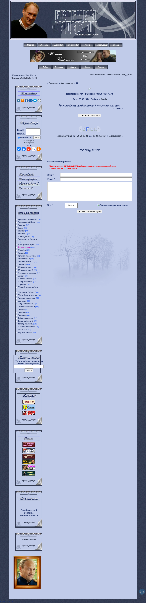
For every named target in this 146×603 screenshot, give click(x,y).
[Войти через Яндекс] (29, 149)
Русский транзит (26, 298)
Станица (22, 315)
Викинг (21, 231)
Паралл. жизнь (25, 279)
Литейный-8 (24, 259)
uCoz (40, 601)
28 (78, 136)
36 (102, 136)
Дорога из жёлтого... (28, 239)
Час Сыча (22, 329)
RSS (130, 74)
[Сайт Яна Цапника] (28, 469)
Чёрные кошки (25, 332)
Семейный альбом (26, 306)
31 (87, 136)
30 (84, 136)
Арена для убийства (27, 219)
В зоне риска (24, 236)
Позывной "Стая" (27, 292)
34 (97, 136)
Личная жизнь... (25, 261)
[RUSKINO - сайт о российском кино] (28, 414)
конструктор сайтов (23, 601)
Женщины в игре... (27, 244)
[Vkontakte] (18, 101)
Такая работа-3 (25, 321)
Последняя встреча (27, 295)
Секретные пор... (26, 304)
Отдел (21, 276)
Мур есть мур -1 (26, 267)
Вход (124, 74)
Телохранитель (25, 324)
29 (81, 136)
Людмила (22, 264)
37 (105, 136)
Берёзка (22, 225)
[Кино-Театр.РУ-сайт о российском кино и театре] (28, 403)
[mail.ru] (31, 101)
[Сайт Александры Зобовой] (28, 458)
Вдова (21, 228)
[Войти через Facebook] (24, 149)
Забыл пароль (28, 140)
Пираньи (22, 284)
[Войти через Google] (33, 149)
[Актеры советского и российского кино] (28, 409)
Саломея (22, 301)
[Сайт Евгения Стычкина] (28, 475)
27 (75, 136)
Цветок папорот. (26, 326)
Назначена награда (27, 273)
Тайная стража (25, 318)
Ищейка (22, 250)
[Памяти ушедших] (28, 446)
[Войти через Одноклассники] (38, 149)
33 (94, 136)
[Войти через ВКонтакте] (19, 149)
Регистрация (113, 74)
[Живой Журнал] (39, 101)
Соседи (21, 309)
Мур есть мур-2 (25, 270)
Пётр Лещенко (25, 281)
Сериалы (53, 83)
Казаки (21, 253)
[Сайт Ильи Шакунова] (28, 463)
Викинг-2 (22, 233)
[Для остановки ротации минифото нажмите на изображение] (27, 584)
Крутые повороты (27, 256)
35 (100, 136)
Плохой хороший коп (28, 287)
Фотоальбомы (97, 74)
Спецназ (22, 312)
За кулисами (24, 247)
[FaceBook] (27, 101)
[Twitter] (35, 101)
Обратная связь (29, 539)
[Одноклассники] (22, 101)
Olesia (104, 99)
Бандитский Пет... (27, 222)
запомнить (25, 137)
